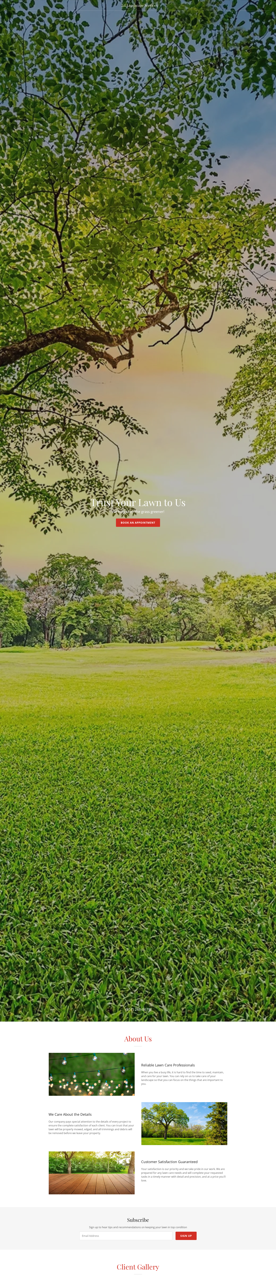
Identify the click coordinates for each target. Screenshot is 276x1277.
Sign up (186, 1236)
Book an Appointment (138, 522)
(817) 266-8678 (138, 1009)
